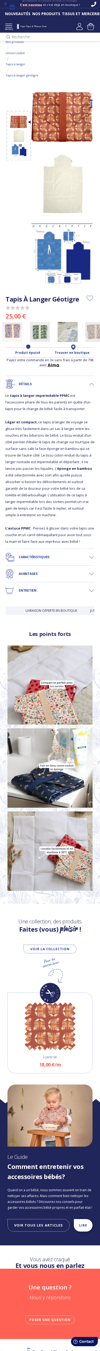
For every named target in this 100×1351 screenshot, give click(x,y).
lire (83, 1225)
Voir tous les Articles (38, 1225)
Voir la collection (50, 949)
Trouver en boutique (72, 353)
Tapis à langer (15, 64)
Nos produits (15, 42)
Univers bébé (15, 53)
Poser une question (49, 1320)
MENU (8, 29)
